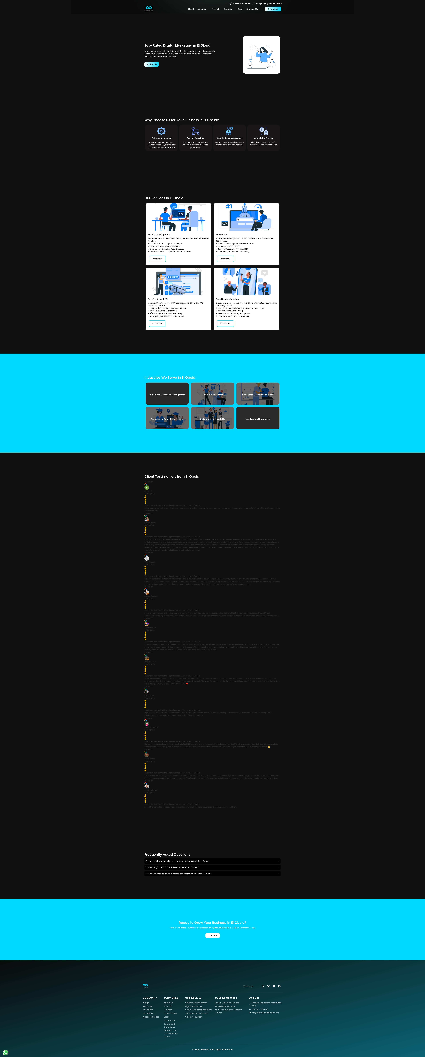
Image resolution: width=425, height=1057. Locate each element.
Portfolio (216, 9)
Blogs (240, 9)
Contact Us (252, 9)
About (191, 9)
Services (201, 9)
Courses (227, 9)
